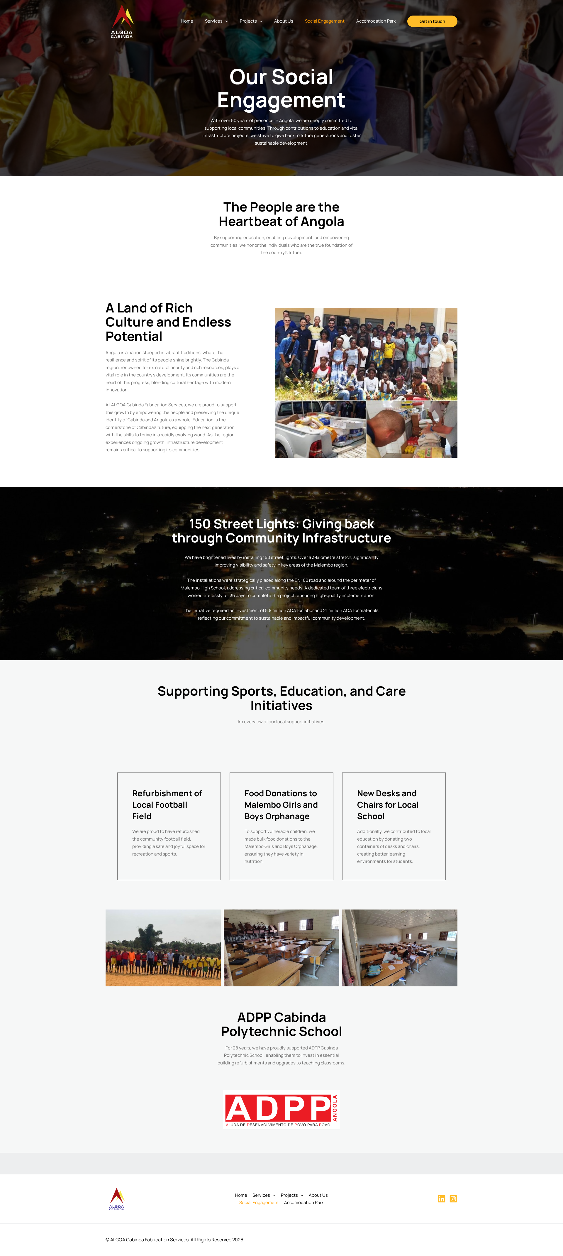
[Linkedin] (441, 1199)
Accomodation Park (376, 21)
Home (187, 21)
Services (214, 21)
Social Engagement (325, 21)
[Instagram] (453, 1199)
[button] (225, 21)
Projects (248, 21)
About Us (283, 21)
